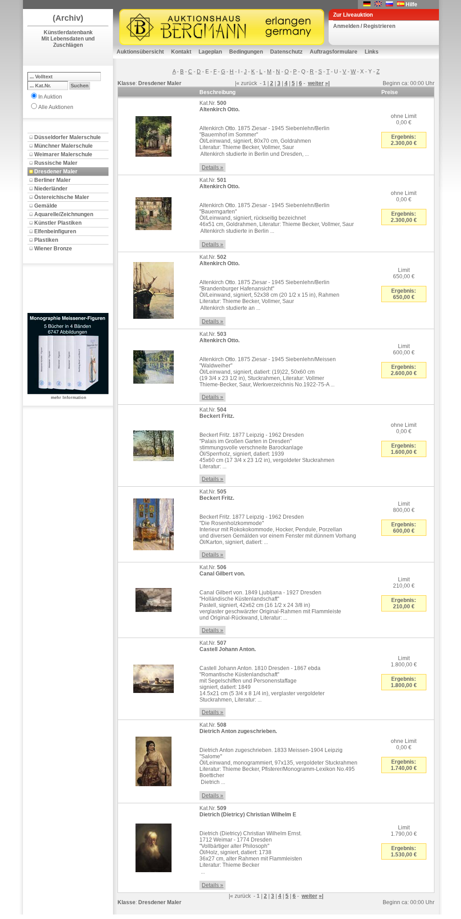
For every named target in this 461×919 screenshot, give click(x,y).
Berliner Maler (52, 180)
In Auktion (50, 97)
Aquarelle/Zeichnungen (63, 214)
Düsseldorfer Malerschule (67, 137)
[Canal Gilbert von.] (154, 598)
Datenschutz (286, 52)
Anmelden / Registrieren (364, 26)
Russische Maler (55, 163)
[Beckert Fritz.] (153, 444)
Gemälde (45, 206)
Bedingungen (246, 52)
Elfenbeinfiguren (55, 231)
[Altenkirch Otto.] (154, 134)
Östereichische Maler (61, 197)
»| (327, 83)
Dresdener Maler (55, 171)
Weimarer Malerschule (63, 154)
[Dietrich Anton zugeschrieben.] (154, 759)
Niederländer (51, 189)
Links (372, 52)
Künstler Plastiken (57, 223)
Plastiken (46, 240)
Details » (212, 167)
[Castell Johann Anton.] (153, 677)
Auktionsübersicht (140, 52)
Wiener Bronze (53, 248)
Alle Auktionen (55, 107)
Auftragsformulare (333, 52)
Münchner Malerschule (63, 146)
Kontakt (181, 52)
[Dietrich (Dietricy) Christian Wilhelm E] (154, 846)
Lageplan (210, 52)
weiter (316, 83)
